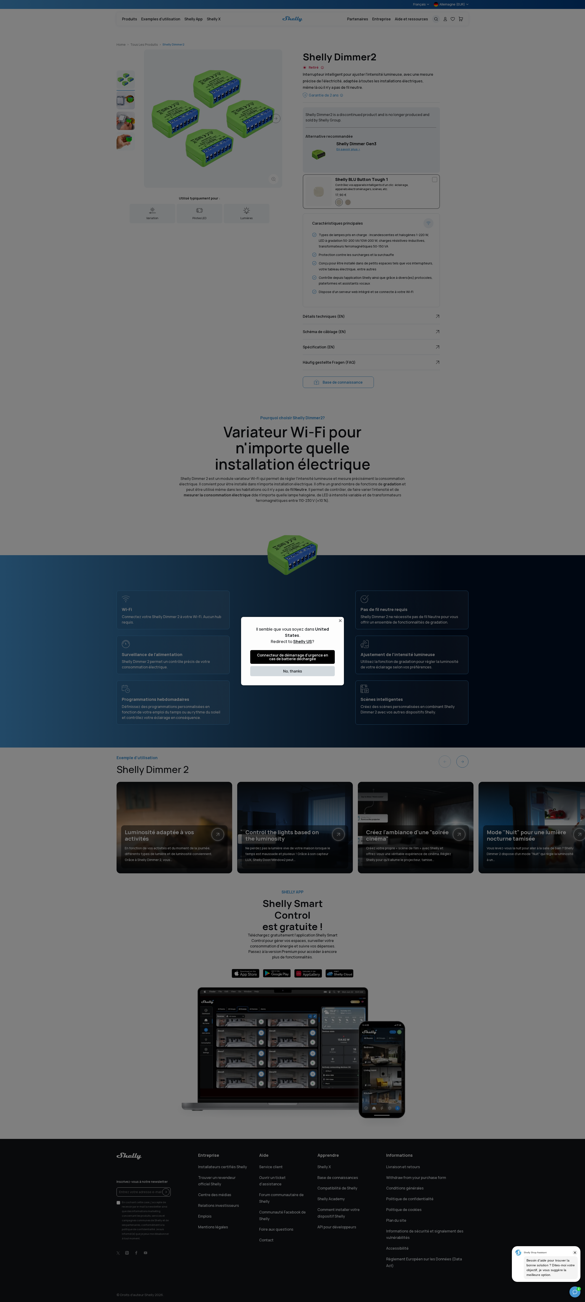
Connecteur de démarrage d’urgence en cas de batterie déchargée (292, 657)
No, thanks (292, 671)
